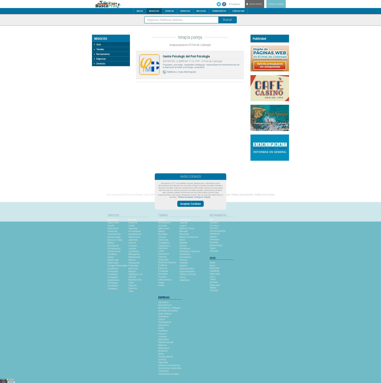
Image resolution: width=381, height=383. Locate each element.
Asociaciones (114, 234)
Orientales (214, 239)
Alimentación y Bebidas (169, 308)
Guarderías (113, 285)
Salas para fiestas (215, 286)
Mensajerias (134, 254)
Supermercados (187, 271)
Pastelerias (184, 254)
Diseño (111, 257)
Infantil (131, 225)
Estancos (162, 268)
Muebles (183, 242)
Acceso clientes (255, 4)
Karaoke (214, 282)
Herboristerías (165, 280)
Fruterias (162, 277)
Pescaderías (185, 257)
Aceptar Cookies (190, 203)
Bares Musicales (214, 266)
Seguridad (163, 362)
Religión (132, 271)
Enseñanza (113, 268)
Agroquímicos (165, 305)
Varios (182, 277)
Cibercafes (215, 274)
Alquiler (111, 225)
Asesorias (112, 231)
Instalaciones (134, 234)
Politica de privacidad (242, 194)
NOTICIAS (201, 11)
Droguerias (163, 259)
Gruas (161, 328)
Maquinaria (163, 339)
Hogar (161, 282)
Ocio (98, 44)
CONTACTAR (238, 11)
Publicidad (133, 265)
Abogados (113, 220)
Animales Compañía (167, 310)
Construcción (114, 251)
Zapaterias (184, 280)
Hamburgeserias (216, 231)
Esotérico (162, 265)
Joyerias (183, 222)
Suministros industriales (169, 368)
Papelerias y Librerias (189, 251)
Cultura (161, 319)
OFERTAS (169, 11)
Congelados (164, 242)
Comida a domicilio (214, 226)
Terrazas (214, 251)
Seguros (132, 285)
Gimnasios (113, 283)
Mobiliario (163, 351)
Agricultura (163, 302)
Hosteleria (112, 288)
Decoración (163, 254)
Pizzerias (214, 242)
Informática (184, 220)
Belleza (111, 242)
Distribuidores (164, 322)
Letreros (132, 242)
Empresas (101, 58)
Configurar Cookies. (202, 197)
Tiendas (100, 49)
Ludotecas (133, 251)
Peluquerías (133, 263)
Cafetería (214, 222)
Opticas (183, 245)
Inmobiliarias (134, 231)
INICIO (140, 11)
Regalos (183, 265)
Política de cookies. (186, 197)
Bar (211, 220)
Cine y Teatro (213, 278)
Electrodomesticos (167, 262)
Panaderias (184, 248)
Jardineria (133, 240)
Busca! (227, 19)
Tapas (213, 248)
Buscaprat (11, 382)
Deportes (162, 257)
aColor (3, 382)
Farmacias (113, 271)
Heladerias (215, 234)
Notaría (131, 260)
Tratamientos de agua (168, 374)
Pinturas (183, 260)
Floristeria (163, 274)
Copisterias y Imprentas (164, 247)
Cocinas (162, 237)
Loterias (132, 248)
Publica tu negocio (276, 4)
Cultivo (161, 251)
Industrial (132, 222)
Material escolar (165, 342)
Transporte (163, 371)
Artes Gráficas (165, 313)
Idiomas (132, 220)
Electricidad (113, 263)
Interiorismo (134, 237)
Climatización (114, 248)
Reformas (133, 268)
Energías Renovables (117, 265)
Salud (131, 282)
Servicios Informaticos (169, 365)
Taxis (130, 291)
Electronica (163, 325)
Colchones (163, 240)
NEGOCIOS (154, 11)
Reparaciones (135, 280)
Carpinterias (113, 245)
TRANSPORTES (219, 11)
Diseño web (113, 260)
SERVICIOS (185, 11)
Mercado (183, 231)
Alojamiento (113, 222)
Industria (162, 334)
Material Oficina (186, 228)
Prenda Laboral (165, 356)
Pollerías (183, 263)
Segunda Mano (186, 268)
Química (162, 359)
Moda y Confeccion (188, 237)
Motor (182, 240)
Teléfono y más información (181, 72)
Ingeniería (132, 228)
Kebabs (213, 237)
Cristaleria (112, 254)
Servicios (100, 63)
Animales (162, 225)
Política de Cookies (264, 194)
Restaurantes (103, 54)
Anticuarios (113, 228)
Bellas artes (163, 228)
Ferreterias (163, 271)
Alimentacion (164, 222)
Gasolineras (113, 280)
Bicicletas (162, 234)
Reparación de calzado (135, 275)
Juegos (182, 225)
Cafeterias (214, 271)
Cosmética (163, 316)
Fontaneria (113, 274)
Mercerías (184, 234)
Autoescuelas (114, 237)
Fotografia (113, 277)
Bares (212, 262)
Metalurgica (163, 348)
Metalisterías (134, 257)
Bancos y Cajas (115, 240)
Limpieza (132, 245)
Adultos (161, 220)
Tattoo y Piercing (187, 274)
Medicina (162, 345)
